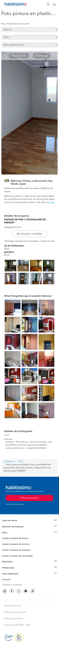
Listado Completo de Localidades (17, 556)
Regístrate (6, 568)
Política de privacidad (15, 612)
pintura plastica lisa (15, 448)
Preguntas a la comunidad (13, 539)
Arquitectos (7, 555)
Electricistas (7, 549)
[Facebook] (11, 591)
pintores (9, 442)
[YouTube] (25, 591)
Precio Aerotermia (10, 527)
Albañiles (6, 552)
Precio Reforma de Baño (12, 524)
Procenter (6, 544)
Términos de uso (12, 606)
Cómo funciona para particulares (16, 565)
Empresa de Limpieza (11, 533)
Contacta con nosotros (12, 585)
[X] (18, 591)
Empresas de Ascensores (13, 530)
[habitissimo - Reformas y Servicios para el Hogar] (12, 4)
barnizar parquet (38, 442)
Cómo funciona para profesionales (17, 571)
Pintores (5, 546)
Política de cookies (13, 619)
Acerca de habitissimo (12, 577)
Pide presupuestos (29, 648)
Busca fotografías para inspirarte (15, 24)
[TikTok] (32, 591)
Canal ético (7, 580)
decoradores (21, 442)
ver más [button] (50, 202)
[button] (29, 521)
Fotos (4, 541)
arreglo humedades (36, 448)
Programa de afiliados (11, 583)
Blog (4, 536)
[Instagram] (4, 591)
